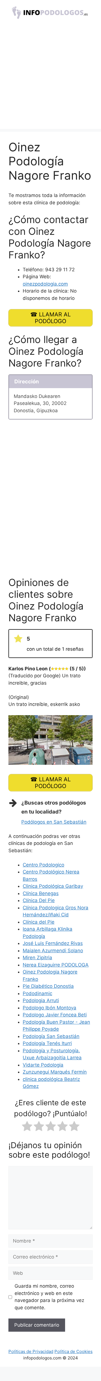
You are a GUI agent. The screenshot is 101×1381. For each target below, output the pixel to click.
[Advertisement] (50, 78)
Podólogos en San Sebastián (53, 822)
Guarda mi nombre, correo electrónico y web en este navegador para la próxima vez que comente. (49, 1296)
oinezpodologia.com (45, 284)
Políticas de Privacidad (30, 1351)
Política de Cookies (73, 1351)
